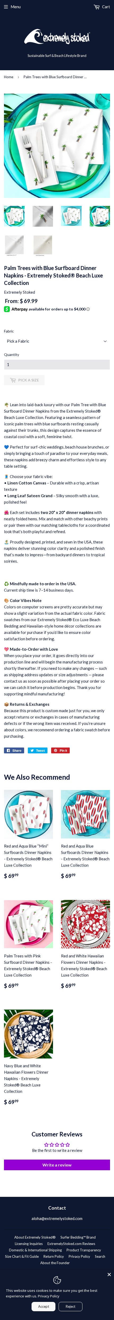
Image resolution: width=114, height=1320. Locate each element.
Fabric (9, 331)
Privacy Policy (79, 1256)
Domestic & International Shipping (35, 1250)
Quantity (11, 354)
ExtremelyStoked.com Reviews (71, 1244)
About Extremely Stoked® (35, 1237)
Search (100, 1256)
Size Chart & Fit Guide (22, 1256)
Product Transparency (84, 1250)
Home (8, 77)
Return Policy (53, 1256)
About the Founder (55, 1263)
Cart (105, 6)
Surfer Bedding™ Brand (78, 1237)
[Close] (109, 1274)
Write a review (57, 1164)
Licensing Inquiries (29, 1244)
